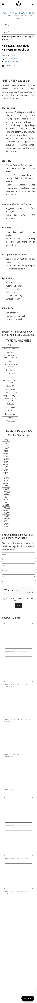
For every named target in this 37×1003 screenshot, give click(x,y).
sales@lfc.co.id (10, 65)
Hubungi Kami (28, 998)
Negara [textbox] (4, 576)
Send (18, 605)
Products (13, 13)
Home (5, 13)
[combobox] (18, 576)
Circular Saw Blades (26, 13)
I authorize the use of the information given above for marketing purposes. (20, 599)
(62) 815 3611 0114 (11, 62)
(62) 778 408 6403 (11, 58)
